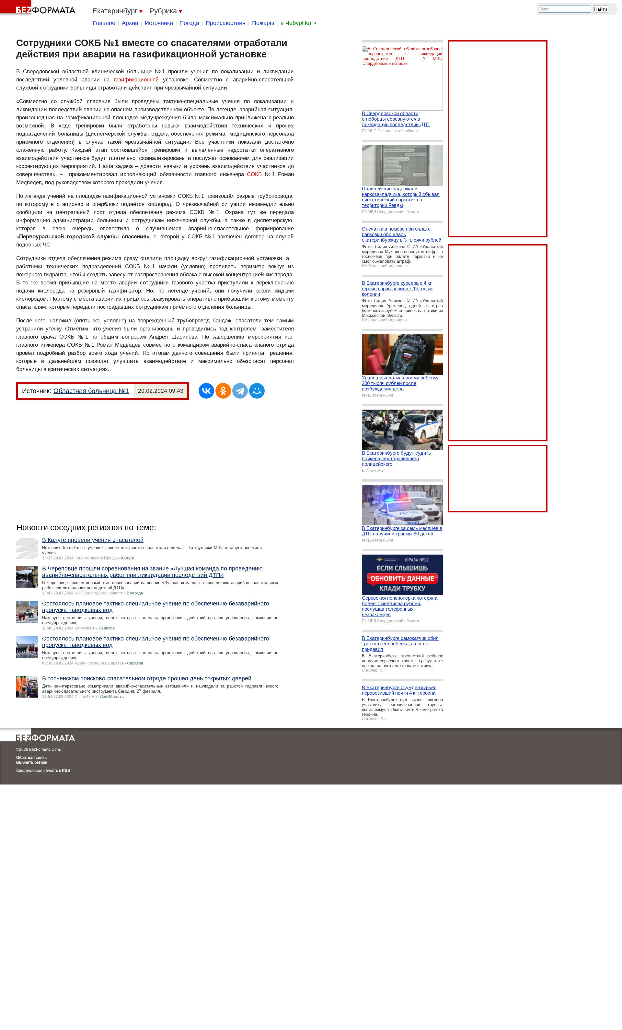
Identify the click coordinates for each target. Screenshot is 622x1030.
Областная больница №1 (91, 390)
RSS (66, 770)
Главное (104, 23)
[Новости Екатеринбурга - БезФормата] (39, 8)
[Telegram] (240, 391)
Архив (130, 23)
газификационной (136, 80)
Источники (159, 23)
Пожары (263, 23)
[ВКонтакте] (206, 391)
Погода (189, 23)
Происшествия (226, 23)
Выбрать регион (31, 762)
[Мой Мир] (257, 391)
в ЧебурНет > (299, 23)
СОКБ (254, 174)
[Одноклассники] (223, 391)
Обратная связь (31, 757)
